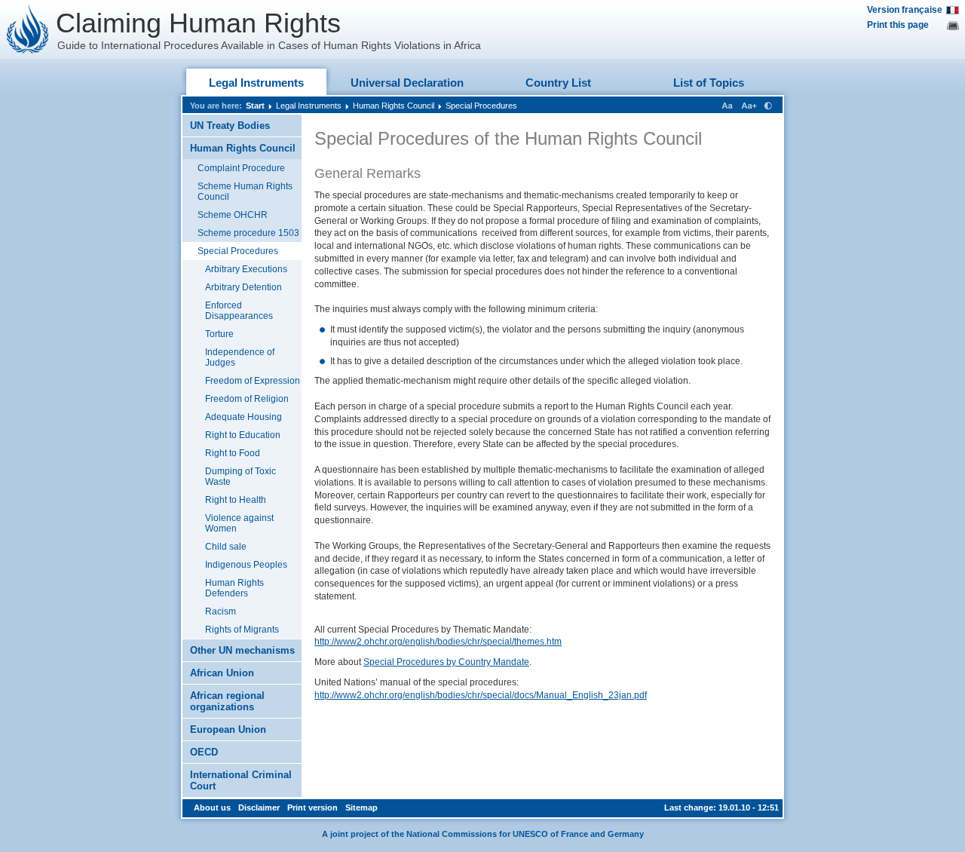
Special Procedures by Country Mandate (446, 662)
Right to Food (232, 453)
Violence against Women (239, 523)
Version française (904, 10)
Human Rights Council (393, 105)
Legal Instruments (256, 82)
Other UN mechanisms (242, 650)
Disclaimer (259, 807)
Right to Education (242, 435)
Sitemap (361, 807)
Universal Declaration (407, 82)
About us (212, 807)
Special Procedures (481, 105)
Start (255, 105)
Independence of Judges (239, 357)
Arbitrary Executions (246, 269)
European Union (228, 729)
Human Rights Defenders (234, 588)
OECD (204, 752)
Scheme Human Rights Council (245, 191)
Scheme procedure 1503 (248, 233)
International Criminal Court (241, 780)
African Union (222, 673)
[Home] (28, 29)
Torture (219, 334)
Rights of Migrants (242, 629)
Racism (220, 611)
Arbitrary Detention (243, 287)
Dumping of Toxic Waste (240, 476)
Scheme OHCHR (233, 215)
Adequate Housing (243, 417)
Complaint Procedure (241, 168)
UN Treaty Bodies (230, 125)
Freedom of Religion (247, 399)
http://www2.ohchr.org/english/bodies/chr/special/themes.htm (438, 641)
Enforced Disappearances (239, 310)
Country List (558, 82)
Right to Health (235, 500)
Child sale (226, 546)
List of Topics (708, 82)
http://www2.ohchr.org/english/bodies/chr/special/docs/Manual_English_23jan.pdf (480, 695)
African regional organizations (227, 701)
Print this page (898, 25)
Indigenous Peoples (246, 564)
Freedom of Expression (252, 380)
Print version (312, 807)
